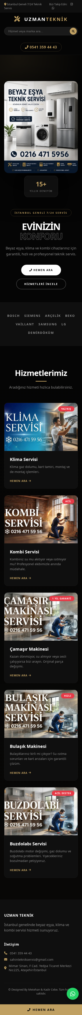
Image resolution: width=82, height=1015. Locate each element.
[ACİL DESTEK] (41, 834)
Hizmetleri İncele (41, 284)
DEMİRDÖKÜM (41, 333)
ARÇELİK (53, 316)
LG (63, 324)
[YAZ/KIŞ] (41, 449)
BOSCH (13, 316)
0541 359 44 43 (43, 47)
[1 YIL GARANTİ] (41, 639)
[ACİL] (41, 542)
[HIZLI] (41, 736)
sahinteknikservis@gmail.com (31, 959)
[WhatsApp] (73, 994)
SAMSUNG (47, 324)
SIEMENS (32, 316)
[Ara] (73, 31)
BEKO (70, 316)
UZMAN (45, 19)
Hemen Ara (42, 270)
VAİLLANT (25, 324)
